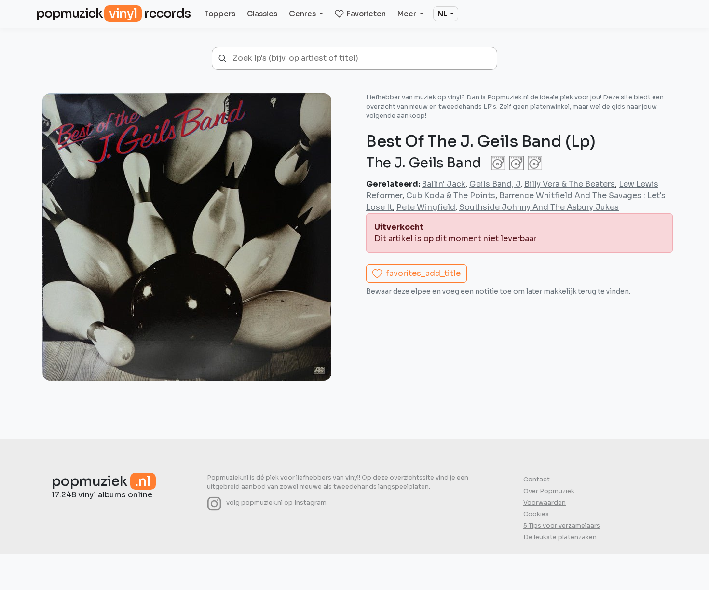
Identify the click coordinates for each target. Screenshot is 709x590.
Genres (303, 13)
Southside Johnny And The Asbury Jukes (539, 207)
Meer (407, 13)
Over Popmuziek (548, 491)
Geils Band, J (494, 184)
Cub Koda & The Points (450, 196)
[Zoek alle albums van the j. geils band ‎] (514, 162)
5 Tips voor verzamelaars (561, 526)
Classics (262, 13)
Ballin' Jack (443, 184)
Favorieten (366, 13)
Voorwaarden (544, 503)
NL (443, 13)
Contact (536, 479)
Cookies (536, 514)
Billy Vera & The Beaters (569, 184)
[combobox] (361, 58)
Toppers (219, 13)
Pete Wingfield (425, 207)
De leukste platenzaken (560, 537)
